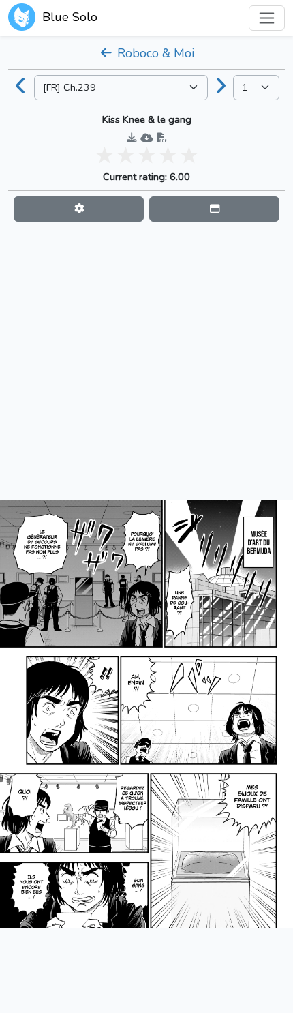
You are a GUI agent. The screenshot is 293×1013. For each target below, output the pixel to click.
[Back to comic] (21, 87)
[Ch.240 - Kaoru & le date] (221, 87)
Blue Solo (68, 17)
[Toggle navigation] (267, 18)
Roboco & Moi (154, 53)
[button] (79, 209)
